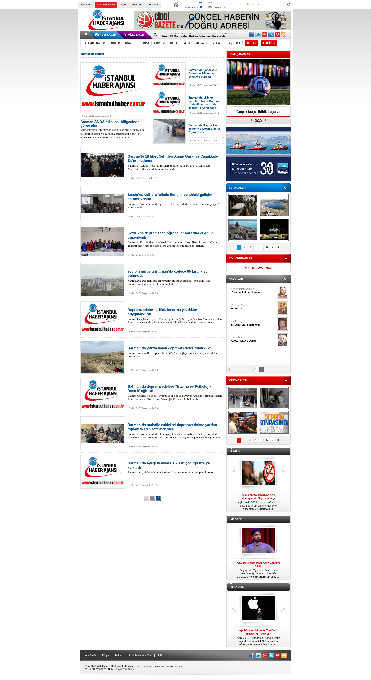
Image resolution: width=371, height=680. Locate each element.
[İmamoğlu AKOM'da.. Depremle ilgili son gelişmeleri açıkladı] (242, 422)
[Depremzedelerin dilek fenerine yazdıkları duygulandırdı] (102, 318)
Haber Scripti (115, 669)
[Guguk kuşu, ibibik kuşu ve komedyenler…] (258, 82)
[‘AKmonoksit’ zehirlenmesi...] (282, 292)
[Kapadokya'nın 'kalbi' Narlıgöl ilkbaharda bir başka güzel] (274, 205)
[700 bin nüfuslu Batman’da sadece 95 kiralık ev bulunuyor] (102, 280)
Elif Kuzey (246, 323)
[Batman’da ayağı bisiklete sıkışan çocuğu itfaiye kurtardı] (102, 472)
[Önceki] (146, 498)
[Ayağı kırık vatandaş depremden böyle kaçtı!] (274, 398)
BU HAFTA (257, 268)
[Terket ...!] (282, 308)
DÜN (247, 268)
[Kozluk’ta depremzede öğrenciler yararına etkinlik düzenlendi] (102, 241)
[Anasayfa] (86, 35)
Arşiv (123, 4)
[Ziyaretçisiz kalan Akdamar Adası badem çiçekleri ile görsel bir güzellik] (242, 230)
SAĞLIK (235, 451)
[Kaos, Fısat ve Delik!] (282, 340)
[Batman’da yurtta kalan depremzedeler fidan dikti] (102, 357)
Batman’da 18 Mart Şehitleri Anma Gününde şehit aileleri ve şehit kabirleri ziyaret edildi (204, 103)
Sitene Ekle (137, 4)
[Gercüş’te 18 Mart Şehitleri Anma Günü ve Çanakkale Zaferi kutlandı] (102, 165)
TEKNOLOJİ (238, 586)
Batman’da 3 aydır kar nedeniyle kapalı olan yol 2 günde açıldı (205, 129)
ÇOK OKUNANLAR (240, 258)
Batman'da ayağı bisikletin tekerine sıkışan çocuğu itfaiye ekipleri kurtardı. (171, 467)
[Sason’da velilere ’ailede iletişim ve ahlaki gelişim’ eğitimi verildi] (102, 203)
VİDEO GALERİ (238, 380)
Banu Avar (243, 339)
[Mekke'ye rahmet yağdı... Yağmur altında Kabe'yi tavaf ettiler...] (242, 398)
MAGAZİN (237, 519)
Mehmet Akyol (239, 307)
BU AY (269, 268)
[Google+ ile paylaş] (264, 34)
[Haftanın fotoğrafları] (274, 230)
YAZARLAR (236, 278)
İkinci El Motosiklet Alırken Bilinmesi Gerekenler (194, 34)
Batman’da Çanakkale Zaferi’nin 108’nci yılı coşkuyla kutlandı (202, 73)
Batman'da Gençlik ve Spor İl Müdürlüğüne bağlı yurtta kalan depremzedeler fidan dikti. (172, 352)
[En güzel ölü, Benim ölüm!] (282, 324)
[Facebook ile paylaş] (251, 34)
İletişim (118, 655)
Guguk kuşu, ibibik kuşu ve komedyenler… (258, 113)
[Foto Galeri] (106, 35)
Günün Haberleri (106, 4)
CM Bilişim (128, 669)
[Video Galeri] (134, 35)
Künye (105, 655)
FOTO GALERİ (237, 187)
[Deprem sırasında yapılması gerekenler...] (274, 422)
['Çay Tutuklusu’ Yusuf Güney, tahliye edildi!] (258, 540)
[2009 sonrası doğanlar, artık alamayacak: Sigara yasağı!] (258, 473)
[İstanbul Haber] (107, 30)
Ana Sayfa (86, 4)
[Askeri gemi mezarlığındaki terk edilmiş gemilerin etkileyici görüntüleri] (242, 205)
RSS (160, 655)
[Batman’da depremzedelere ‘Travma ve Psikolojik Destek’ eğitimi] (102, 395)
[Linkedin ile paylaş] (271, 34)
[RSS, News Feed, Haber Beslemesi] (283, 34)
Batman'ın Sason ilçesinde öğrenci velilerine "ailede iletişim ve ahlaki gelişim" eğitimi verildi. (173, 201)
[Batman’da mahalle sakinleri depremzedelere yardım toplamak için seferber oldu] (102, 433)
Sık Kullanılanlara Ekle (139, 655)
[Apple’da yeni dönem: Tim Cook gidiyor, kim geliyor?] (258, 608)
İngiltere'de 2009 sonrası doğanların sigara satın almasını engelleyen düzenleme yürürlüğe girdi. (258, 502)
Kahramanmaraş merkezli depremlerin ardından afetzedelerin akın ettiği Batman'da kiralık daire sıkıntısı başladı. (169, 277)
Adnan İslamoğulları (248, 291)
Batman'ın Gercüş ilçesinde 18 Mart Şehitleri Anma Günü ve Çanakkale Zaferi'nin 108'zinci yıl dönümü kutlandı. (173, 162)
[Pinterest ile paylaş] (277, 34)
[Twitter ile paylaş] (258, 34)
